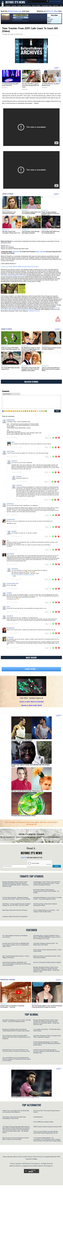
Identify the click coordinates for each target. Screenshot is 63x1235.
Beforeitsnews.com (14, 11)
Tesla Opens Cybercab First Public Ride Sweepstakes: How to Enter (14, 1132)
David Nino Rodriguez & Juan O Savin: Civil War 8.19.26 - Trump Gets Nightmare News (47, 913)
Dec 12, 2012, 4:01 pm (16, 579)
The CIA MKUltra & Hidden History (43, 1137)
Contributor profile (16, 20)
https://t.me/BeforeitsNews (51, 852)
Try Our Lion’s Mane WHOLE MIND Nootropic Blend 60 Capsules (20, 266)
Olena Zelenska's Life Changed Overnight (9, 212)
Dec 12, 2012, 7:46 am (12, 549)
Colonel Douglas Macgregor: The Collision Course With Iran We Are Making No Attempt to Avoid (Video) (46, 1058)
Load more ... (31, 684)
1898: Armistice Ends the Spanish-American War (47, 1142)
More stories (24, 20)
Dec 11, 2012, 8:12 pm (12, 515)
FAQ (20, 1172)
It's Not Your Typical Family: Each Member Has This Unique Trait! (30, 780)
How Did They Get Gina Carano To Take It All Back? (51, 348)
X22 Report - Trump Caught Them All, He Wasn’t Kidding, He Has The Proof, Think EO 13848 (16, 919)
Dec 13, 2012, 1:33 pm (12, 633)
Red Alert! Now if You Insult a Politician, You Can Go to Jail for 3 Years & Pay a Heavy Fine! (16, 1065)
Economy (14, 5)
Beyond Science (26, 5)
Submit (57, 881)
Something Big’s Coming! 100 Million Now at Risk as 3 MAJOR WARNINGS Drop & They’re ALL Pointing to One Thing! (46, 952)
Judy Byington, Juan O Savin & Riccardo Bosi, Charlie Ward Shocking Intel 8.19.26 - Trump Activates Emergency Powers (46, 898)
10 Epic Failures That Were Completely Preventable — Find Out (12, 1021)
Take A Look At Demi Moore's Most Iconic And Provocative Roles (51, 369)
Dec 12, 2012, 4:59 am (16, 472)
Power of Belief (36, 5)
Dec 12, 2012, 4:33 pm (12, 611)
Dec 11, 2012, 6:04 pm (12, 456)
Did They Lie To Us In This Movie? (21, 755)
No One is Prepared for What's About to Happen (47, 977)
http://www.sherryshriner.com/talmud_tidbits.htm (22, 574)
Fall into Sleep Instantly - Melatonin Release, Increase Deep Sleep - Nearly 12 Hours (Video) (16, 913)
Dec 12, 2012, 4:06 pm (16, 536)
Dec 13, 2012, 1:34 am (21, 499)
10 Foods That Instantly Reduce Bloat (23, 831)
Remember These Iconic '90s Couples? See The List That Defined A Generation (30, 369)
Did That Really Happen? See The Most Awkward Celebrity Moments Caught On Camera (47, 1021)
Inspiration (56, 5)
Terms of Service (38, 1172)
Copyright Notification (50, 1172)
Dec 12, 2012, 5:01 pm (16, 447)
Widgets (35, 1174)
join (9, 245)
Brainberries (5, 210)
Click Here (16, 251)
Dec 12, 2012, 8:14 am (12, 564)
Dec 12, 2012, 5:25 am (12, 526)
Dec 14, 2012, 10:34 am (12, 647)
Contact (24, 1172)
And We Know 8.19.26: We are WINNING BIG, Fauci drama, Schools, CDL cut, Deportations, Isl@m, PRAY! (15, 960)
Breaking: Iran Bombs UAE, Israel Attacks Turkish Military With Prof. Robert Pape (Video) (16, 1045)
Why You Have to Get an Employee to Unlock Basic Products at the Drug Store (15, 1153)
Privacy (30, 1172)
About (4, 1172)
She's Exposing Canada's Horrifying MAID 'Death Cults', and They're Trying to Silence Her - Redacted (16, 1052)
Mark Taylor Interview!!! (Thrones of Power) (14, 925)
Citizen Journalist (40, 251)
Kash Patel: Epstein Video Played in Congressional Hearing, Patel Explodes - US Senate (46, 906)
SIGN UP (23, 873)
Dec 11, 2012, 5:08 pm (12, 437)
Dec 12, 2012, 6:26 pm (21, 481)
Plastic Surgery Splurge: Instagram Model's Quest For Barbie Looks (50, 213)
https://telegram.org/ (23, 852)
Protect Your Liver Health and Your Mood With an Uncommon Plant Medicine (15, 1126)
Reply (46, 437)
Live (61, 5)
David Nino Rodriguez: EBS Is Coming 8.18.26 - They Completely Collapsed (47, 1051)
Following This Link (33, 311)
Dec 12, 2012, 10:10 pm (12, 623)
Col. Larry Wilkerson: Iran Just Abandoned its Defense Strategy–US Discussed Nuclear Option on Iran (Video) (16, 1074)
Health (19, 5)
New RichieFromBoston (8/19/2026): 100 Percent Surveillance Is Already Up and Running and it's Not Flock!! (16, 979)
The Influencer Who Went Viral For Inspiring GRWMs (31, 212)
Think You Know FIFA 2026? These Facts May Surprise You (10, 348)
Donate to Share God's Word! (31, 720)
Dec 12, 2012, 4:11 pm (12, 602)
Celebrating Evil (38, 1132)
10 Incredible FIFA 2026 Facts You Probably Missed (50, 232)
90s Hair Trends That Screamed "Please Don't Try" (11, 232)
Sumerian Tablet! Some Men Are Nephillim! (14, 931)
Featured (7, 5)
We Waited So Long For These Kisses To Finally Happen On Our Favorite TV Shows (30, 349)
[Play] (31, 701)
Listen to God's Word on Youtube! (32, 717)
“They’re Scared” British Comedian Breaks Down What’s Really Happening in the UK (45, 1147)
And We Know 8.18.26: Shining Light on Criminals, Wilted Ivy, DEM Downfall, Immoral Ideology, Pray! (46, 1066)
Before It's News (15, 2)
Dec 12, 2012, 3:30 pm (12, 588)
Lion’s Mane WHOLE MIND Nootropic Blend (14, 275)
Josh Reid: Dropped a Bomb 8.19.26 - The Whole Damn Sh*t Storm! (45, 959)
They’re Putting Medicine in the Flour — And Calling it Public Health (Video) (46, 926)
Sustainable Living (47, 5)
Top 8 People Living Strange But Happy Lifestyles (30, 232)
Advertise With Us (12, 1172)
